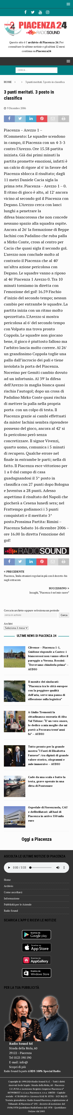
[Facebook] (25, 12)
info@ (23, 1062)
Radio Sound (11, 910)
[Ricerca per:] (36, 70)
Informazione (11, 898)
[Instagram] (47, 12)
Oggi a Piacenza (37, 839)
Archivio (8, 886)
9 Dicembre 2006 (16, 108)
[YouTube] (40, 12)
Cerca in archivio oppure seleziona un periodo (31, 610)
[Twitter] (32, 12)
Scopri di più (17, 1067)
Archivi (8, 623)
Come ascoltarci (13, 892)
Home (7, 880)
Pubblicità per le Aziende (18, 904)
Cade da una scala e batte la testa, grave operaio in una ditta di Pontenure (46, 781)
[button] (67, 4)
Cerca (64, 615)
